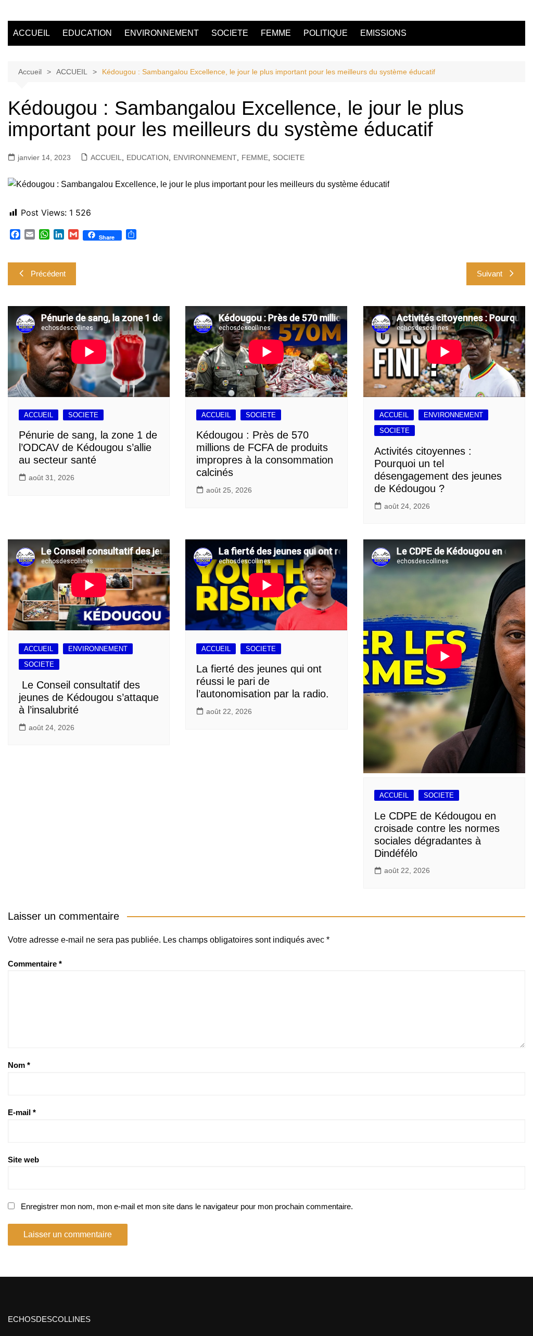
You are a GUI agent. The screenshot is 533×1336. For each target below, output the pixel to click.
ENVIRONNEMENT (161, 33)
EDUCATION (87, 33)
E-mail (22, 1112)
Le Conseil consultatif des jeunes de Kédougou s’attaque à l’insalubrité (89, 697)
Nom (19, 1065)
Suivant (489, 273)
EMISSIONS (383, 33)
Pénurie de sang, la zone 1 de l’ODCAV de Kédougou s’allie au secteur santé (88, 447)
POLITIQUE (325, 33)
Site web (23, 1159)
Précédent (48, 273)
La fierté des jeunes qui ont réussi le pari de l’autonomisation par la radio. (262, 681)
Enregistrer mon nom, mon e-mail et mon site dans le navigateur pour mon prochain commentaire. (187, 1206)
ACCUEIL (31, 33)
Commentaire (35, 963)
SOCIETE (229, 33)
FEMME (276, 33)
